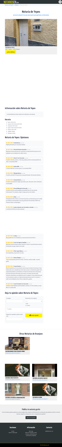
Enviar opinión (34, 315)
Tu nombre (8, 298)
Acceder (12, 431)
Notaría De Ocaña (37, 397)
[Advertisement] (31, 67)
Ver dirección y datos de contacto (13, 353)
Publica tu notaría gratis (13, 432)
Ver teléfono (11, 52)
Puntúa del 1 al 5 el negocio (31, 298)
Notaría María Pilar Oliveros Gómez (15, 351)
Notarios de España (9, 5)
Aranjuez (17, 5)
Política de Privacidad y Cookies (31, 432)
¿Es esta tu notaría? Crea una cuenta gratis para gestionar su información (31, 15)
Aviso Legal (31, 431)
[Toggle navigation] (60, 1)
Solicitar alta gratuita (31, 418)
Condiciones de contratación (31, 435)
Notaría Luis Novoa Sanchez (40, 378)
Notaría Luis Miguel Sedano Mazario (15, 398)
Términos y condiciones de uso (31, 434)
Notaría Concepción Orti (12, 378)
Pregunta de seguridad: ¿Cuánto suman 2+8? (14, 315)
